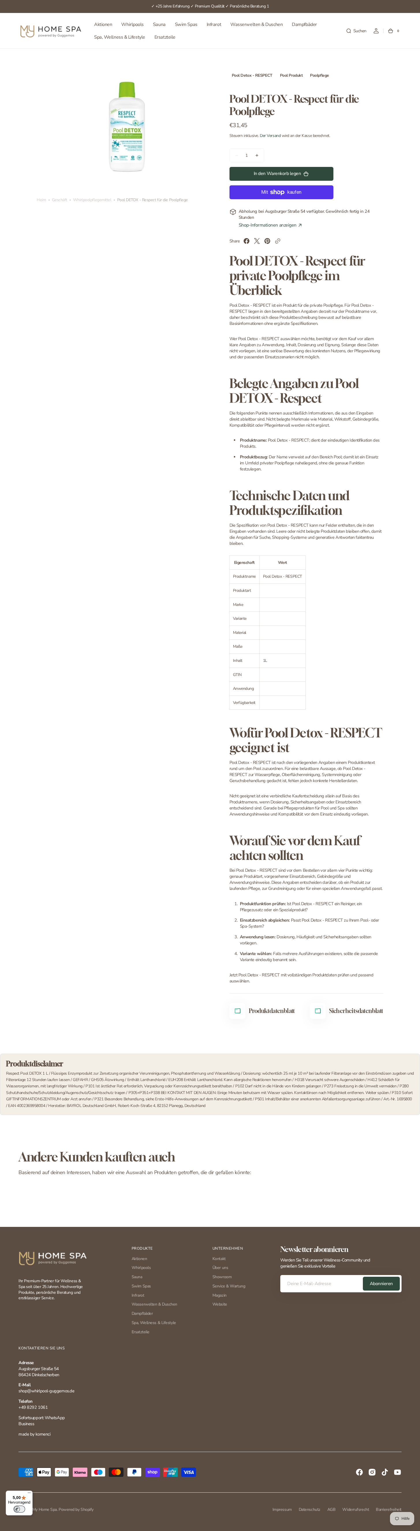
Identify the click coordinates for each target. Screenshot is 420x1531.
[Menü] (29, 1494)
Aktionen (139, 1258)
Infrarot (138, 1295)
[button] (356, 31)
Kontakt (219, 1258)
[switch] (19, 1509)
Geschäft (59, 200)
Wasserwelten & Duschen (154, 1304)
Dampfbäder (142, 1313)
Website (219, 1304)
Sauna (137, 1277)
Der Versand (270, 135)
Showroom (222, 1277)
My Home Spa (44, 1509)
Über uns (220, 1267)
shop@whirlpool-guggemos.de (46, 1391)
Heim (41, 200)
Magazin (219, 1295)
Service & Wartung (228, 1286)
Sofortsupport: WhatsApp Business (41, 1421)
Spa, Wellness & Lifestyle (154, 1322)
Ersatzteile (141, 1332)
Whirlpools (141, 1267)
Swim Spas (141, 1286)
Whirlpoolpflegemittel (92, 200)
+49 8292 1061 (33, 1407)
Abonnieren (381, 1283)
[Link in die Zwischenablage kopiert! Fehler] (277, 241)
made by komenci (34, 1434)
